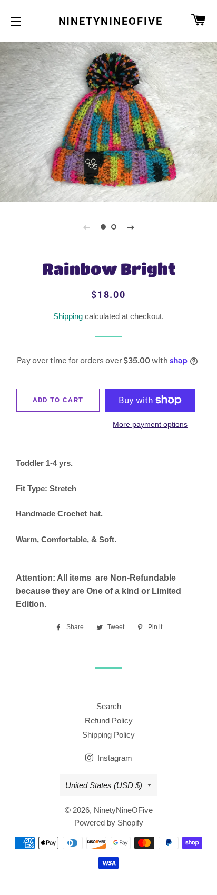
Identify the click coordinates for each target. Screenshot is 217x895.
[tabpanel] (108, 120)
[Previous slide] (86, 226)
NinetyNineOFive (108, 21)
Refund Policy (109, 720)
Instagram (113, 757)
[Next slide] (130, 226)
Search (108, 706)
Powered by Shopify (108, 822)
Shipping (68, 316)
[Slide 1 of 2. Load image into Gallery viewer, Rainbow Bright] (103, 227)
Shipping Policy (108, 734)
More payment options (150, 424)
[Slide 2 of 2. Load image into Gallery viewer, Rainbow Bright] (113, 227)
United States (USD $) (103, 785)
